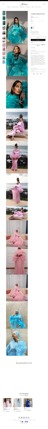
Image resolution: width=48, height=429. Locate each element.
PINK (33, 28)
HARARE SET (29, 410)
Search (39, 6)
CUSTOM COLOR (37, 28)
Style (31, 30)
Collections (28, 6)
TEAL (31, 28)
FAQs (36, 6)
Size (31, 19)
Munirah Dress (18, 411)
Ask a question (33, 70)
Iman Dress (7, 411)
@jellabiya (26, 395)
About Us (33, 6)
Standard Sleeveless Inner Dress (35, 34)
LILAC (35, 28)
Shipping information (34, 68)
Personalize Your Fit (34, 50)
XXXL (32, 23)
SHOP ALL (9, 6)
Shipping (32, 17)
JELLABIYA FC (22, 6)
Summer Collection (15, 6)
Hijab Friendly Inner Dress (34, 32)
